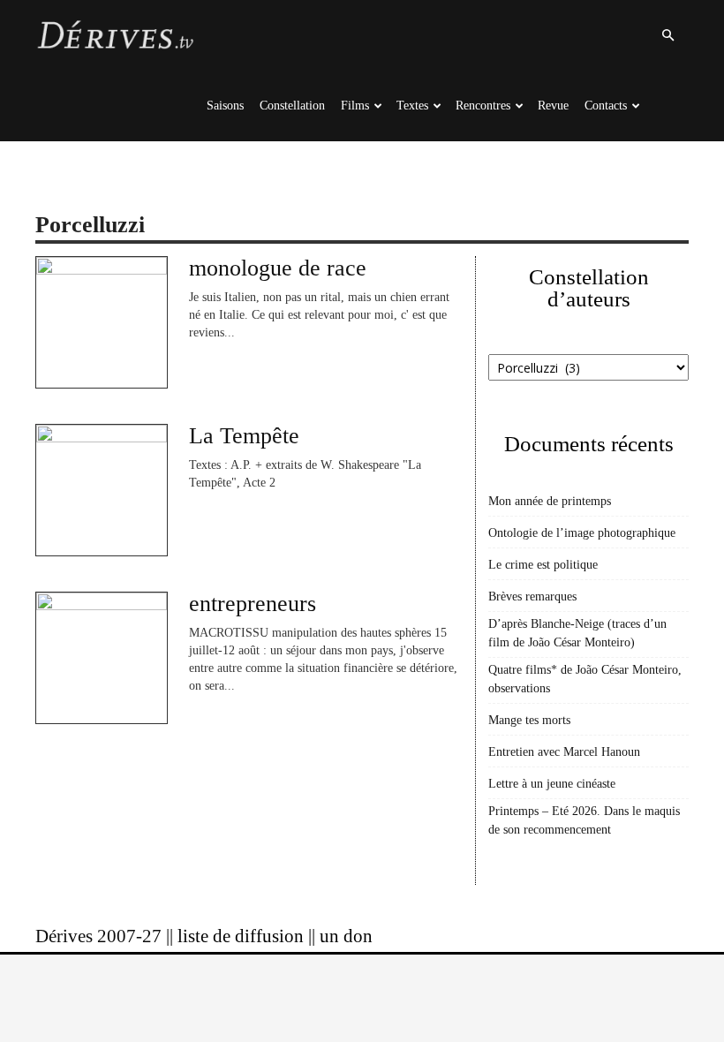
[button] (667, 35)
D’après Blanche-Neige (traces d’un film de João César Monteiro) (577, 633)
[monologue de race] (101, 322)
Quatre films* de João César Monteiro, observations (585, 679)
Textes (412, 105)
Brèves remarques (532, 596)
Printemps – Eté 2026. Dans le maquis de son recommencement (584, 820)
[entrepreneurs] (101, 658)
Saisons (225, 105)
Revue (553, 105)
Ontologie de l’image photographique (581, 533)
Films (355, 105)
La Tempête (244, 436)
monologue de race (277, 268)
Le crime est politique (543, 564)
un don (346, 936)
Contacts (605, 105)
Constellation (292, 105)
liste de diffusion (240, 936)
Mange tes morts (529, 720)
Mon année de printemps (549, 501)
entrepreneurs (252, 603)
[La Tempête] (101, 490)
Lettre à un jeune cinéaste (551, 783)
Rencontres (483, 105)
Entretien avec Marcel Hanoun (564, 752)
